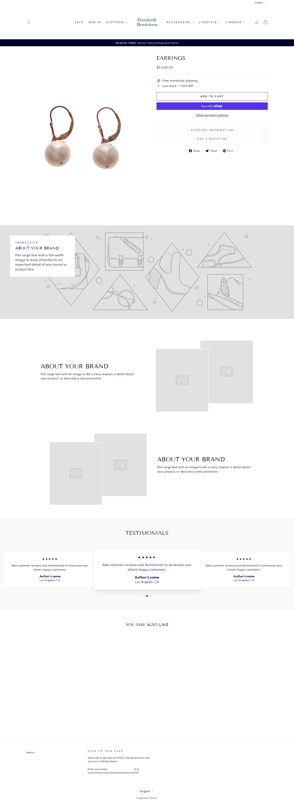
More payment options (212, 115)
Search (30, 752)
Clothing (115, 22)
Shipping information (212, 130)
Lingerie (234, 22)
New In (94, 22)
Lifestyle (208, 22)
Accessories (179, 22)
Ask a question (212, 138)
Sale (79, 22)
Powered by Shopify (147, 798)
